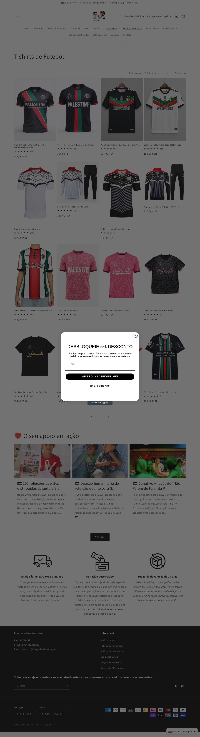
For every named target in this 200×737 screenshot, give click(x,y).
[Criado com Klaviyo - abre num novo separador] (100, 403)
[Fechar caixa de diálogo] (136, 336)
